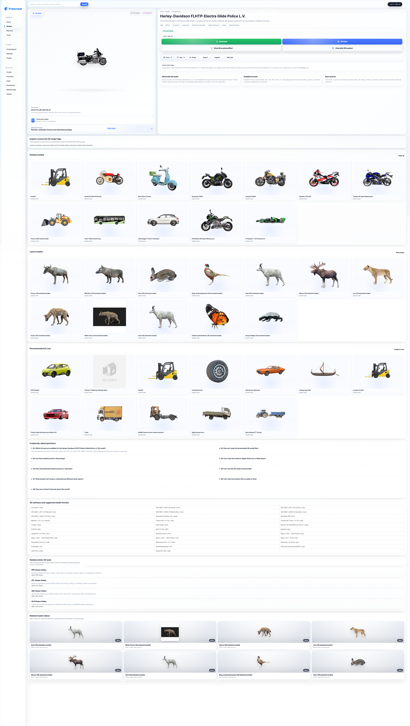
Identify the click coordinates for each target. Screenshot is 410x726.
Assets (9, 58)
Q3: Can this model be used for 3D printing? (49, 458)
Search (84, 4)
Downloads (11, 85)
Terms (342, 692)
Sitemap (137, 692)
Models (9, 26)
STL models (276, 705)
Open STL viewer (37, 585)
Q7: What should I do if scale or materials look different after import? (58, 479)
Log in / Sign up (168, 36)
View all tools (244, 563)
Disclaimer (344, 702)
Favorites (10, 76)
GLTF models (276, 702)
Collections (138, 702)
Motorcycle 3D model (198, 25)
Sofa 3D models (208, 695)
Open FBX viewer (37, 575)
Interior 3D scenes (209, 702)
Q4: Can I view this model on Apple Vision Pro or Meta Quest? (243, 458)
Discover (10, 31)
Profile (9, 72)
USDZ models (276, 709)
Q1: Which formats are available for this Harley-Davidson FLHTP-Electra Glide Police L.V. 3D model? (69, 448)
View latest (400, 252)
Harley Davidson (234, 25)
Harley (224, 25)
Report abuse (345, 709)
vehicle (167, 25)
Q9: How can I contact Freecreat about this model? (51, 489)
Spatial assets (208, 709)
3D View (38, 13)
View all (401, 156)
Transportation (176, 11)
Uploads (10, 54)
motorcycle (185, 25)
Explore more (399, 349)
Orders (9, 94)
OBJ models (276, 692)
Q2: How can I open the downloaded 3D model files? (240, 448)
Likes (8, 81)
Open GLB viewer (37, 606)
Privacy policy (345, 695)
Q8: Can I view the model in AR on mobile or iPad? (239, 479)
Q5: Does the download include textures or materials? (52, 469)
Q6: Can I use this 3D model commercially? (236, 469)
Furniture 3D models (210, 692)
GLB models (276, 699)
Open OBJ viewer (37, 596)
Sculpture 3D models (210, 705)
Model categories (140, 699)
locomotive (176, 25)
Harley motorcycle (213, 25)
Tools (9, 35)
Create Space (11, 49)
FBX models (276, 695)
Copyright (343, 699)
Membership (11, 90)
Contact (343, 705)
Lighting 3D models (210, 699)
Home (9, 22)
